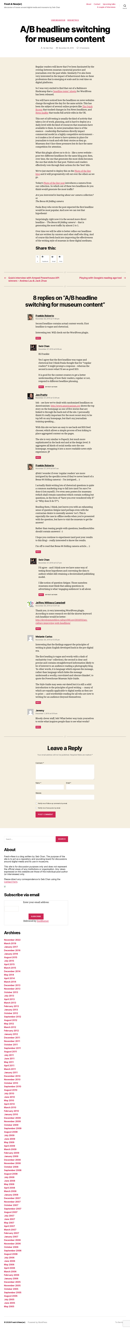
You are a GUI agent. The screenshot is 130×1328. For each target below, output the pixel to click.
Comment (40, 763)
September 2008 (12, 1170)
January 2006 (11, 1278)
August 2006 (11, 1254)
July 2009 (9, 1135)
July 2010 (9, 1093)
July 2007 (9, 1215)
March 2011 (10, 1069)
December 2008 (12, 1160)
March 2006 (10, 1271)
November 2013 (12, 989)
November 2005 (12, 1285)
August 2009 (11, 1132)
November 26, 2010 (66, 48)
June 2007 (9, 1219)
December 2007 (12, 1198)
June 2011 (9, 1058)
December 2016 (12, 950)
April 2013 (9, 999)
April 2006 (9, 1268)
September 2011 (12, 1048)
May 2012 (9, 1023)
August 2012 (10, 1020)
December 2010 (12, 1076)
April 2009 (9, 1146)
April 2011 (9, 1065)
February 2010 (11, 1111)
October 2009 (11, 1125)
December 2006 (12, 1240)
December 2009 (12, 1118)
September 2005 (12, 1292)
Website (38, 793)
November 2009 (12, 1121)
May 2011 (9, 1062)
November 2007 (12, 1202)
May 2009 (9, 1142)
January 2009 (11, 1156)
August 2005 (10, 1296)
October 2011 (11, 1044)
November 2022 (12, 940)
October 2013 (11, 992)
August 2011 (10, 1051)
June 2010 (9, 1097)
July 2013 (9, 995)
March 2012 (10, 1027)
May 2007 (9, 1222)
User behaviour (58, 20)
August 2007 (10, 1212)
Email (68, 783)
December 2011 (12, 1037)
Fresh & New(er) (13, 4)
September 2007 (12, 1208)
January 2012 (11, 1034)
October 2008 (11, 1167)
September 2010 (12, 1086)
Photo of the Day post (54, 183)
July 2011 (9, 1055)
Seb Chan (49, 48)
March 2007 (10, 1229)
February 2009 (11, 1153)
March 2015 (10, 968)
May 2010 (9, 1100)
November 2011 (12, 1041)
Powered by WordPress (37, 1322)
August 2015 (10, 957)
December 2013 (12, 985)
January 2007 (11, 1236)
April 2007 (9, 1226)
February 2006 (11, 1275)
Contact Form (10, 882)
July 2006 (9, 1257)
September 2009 (12, 1128)
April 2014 (9, 978)
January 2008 (11, 1195)
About (88, 4)
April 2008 (9, 1188)
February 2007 (11, 1233)
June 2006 (9, 1261)
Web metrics (73, 20)
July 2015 (9, 961)
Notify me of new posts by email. (49, 808)
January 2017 (11, 947)
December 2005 (12, 1282)
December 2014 (12, 971)
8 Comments (84, 48)
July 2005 (9, 1299)
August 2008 (11, 1174)
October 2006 (11, 1247)
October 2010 (11, 1083)
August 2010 (10, 1090)
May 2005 (9, 1306)
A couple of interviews (106, 7)
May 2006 (9, 1264)
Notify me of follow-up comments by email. (52, 803)
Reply (38, 338)
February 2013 (11, 1006)
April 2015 (9, 964)
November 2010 (12, 1079)
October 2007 (11, 1205)
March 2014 (10, 982)
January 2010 (11, 1114)
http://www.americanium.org (65, 406)
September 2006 (12, 1250)
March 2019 (10, 943)
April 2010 (9, 1104)
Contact (97, 4)
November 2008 (12, 1163)
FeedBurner (43, 921)
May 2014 (9, 975)
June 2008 (9, 1181)
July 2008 (9, 1177)
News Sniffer (42, 113)
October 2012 (11, 1013)
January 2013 (11, 1009)
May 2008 (9, 1184)
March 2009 (10, 1149)
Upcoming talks (109, 4)
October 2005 (11, 1289)
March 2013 (10, 1002)
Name (38, 783)
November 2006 (12, 1243)
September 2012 (12, 1016)
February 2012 (11, 1030)
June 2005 (9, 1303)
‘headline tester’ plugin (64, 91)
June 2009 (9, 1139)
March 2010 (10, 1107)
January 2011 (11, 1072)
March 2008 (10, 1191)
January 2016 (11, 954)
